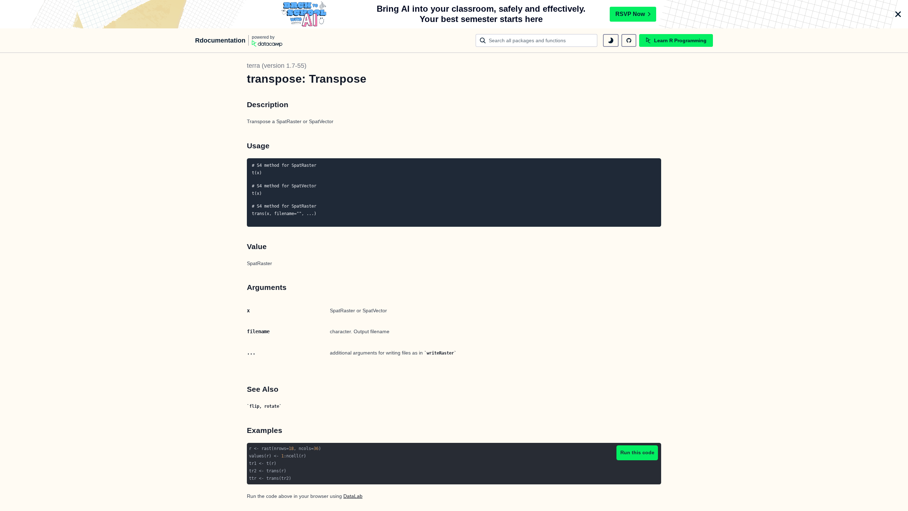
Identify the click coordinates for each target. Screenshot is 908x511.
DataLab (352, 496)
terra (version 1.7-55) (276, 65)
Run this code (637, 452)
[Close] (898, 14)
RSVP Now (630, 14)
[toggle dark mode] (611, 40)
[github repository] (628, 40)
